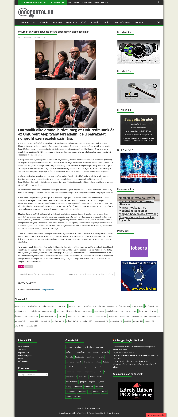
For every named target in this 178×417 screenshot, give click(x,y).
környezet (131, 311)
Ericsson (111, 306)
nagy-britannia (85, 316)
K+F (34, 22)
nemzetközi (101, 316)
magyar (34, 316)
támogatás (116, 321)
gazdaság (20, 311)
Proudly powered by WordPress (72, 413)
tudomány (86, 321)
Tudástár (22, 349)
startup (45, 321)
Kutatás (99, 311)
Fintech (21, 266)
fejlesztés (124, 306)
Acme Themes (113, 413)
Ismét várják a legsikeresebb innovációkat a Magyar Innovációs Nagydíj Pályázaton (103, 2)
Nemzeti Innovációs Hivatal (137, 198)
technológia (72, 321)
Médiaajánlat (23, 361)
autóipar (20, 306)
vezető (149, 321)
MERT (62, 316)
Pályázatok (71, 22)
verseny (138, 321)
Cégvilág (44, 22)
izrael (60, 311)
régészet (33, 321)
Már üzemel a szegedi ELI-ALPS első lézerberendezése (90, 274)
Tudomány (95, 22)
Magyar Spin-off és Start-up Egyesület (137, 218)
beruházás (34, 306)
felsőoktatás (151, 306)
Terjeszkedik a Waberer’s (123, 352)
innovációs (48, 311)
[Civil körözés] (138, 290)
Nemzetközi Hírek (122, 22)
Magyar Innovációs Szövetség (138, 214)
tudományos (101, 321)
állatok (19, 326)
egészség (74, 306)
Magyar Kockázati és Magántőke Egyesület (133, 209)
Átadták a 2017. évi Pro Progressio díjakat (37, 274)
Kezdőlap (24, 22)
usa (127, 321)
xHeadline (29, 266)
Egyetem (62, 306)
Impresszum (23, 352)
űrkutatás (31, 326)
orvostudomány (139, 316)
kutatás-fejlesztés (114, 311)
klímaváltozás (73, 311)
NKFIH (113, 316)
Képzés (84, 22)
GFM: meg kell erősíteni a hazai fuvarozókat (131, 361)
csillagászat (48, 306)
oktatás (124, 316)
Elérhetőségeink (25, 355)
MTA (71, 316)
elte (101, 306)
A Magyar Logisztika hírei (129, 340)
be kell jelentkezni (46, 289)
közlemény (21, 316)
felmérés (137, 306)
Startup (138, 22)
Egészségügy (89, 306)
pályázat (20, 321)
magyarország (48, 316)
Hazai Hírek (57, 22)
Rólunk (21, 358)
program (154, 316)
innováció (34, 311)
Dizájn (107, 22)
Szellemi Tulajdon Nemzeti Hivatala (136, 202)
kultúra (87, 311)
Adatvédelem (23, 346)
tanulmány (58, 321)
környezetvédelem (148, 311)
